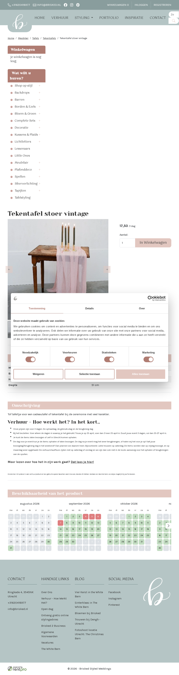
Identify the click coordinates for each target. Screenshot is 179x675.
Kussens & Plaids (26, 135)
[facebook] (65, 4)
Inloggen (141, 4)
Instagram (114, 598)
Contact (158, 18)
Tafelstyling (23, 198)
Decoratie (21, 128)
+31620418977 (20, 4)
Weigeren (38, 373)
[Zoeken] (174, 21)
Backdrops (22, 93)
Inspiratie (134, 18)
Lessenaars (22, 149)
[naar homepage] (20, 21)
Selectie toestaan (89, 373)
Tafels (35, 38)
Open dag (47, 609)
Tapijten (20, 191)
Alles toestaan (140, 373)
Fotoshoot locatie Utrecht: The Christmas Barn (89, 634)
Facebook (114, 592)
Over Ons (46, 592)
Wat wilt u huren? (20, 75)
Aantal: (124, 234)
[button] (40, 86)
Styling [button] (82, 18)
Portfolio (109, 18)
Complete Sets (25, 121)
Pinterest (114, 604)
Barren (19, 100)
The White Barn (50, 649)
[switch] (70, 359)
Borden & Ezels (25, 107)
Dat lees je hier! (82, 462)
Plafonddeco (23, 170)
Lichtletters (23, 142)
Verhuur (59, 18)
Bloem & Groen (25, 114)
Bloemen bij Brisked (88, 613)
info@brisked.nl (48, 4)
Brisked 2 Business (53, 625)
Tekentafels (49, 38)
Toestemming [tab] (37, 308)
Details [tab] (89, 308)
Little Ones (22, 156)
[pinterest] (78, 4)
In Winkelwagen (153, 243)
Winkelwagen (118, 4)
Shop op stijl (24, 86)
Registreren (162, 4)
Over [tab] (142, 308)
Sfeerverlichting (26, 184)
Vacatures (47, 642)
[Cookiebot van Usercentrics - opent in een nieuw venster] (150, 298)
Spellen (20, 177)
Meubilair (23, 38)
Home (40, 18)
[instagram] (71, 4)
